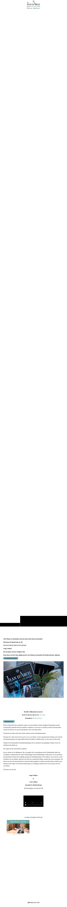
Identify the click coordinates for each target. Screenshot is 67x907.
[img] (33, 318)
